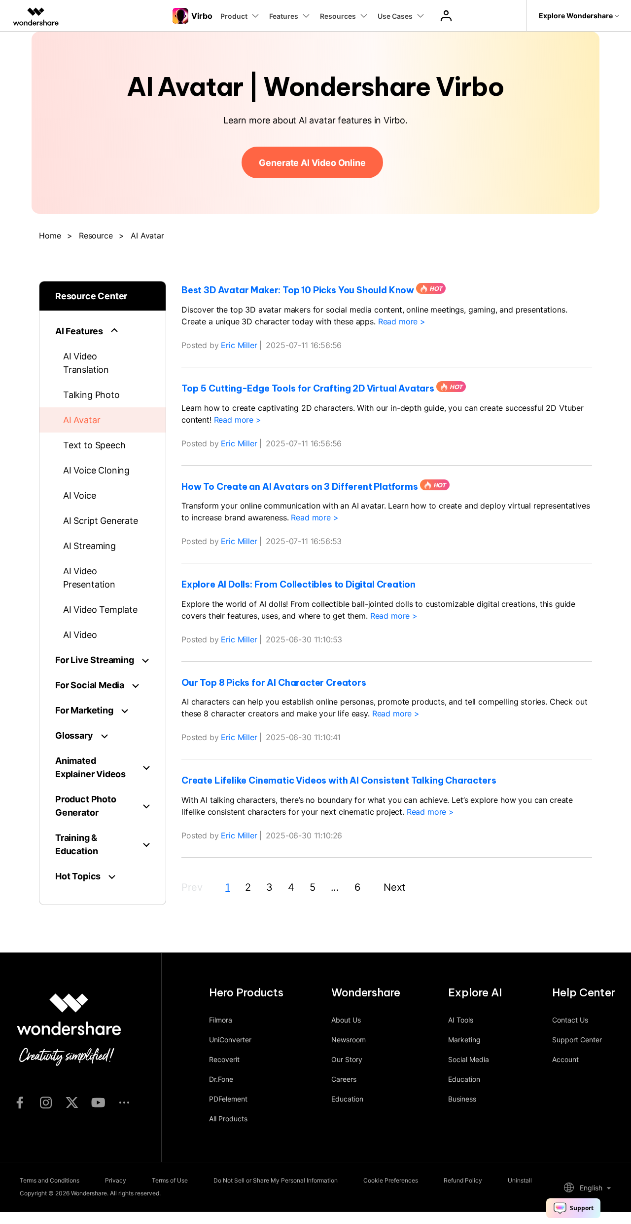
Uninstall (520, 1180)
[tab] (102, 331)
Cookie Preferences (390, 1180)
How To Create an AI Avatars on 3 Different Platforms (299, 486)
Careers (343, 1079)
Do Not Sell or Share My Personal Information (275, 1180)
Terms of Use (170, 1180)
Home (50, 235)
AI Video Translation (86, 363)
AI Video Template (100, 609)
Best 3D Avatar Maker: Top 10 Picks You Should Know (297, 290)
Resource (96, 235)
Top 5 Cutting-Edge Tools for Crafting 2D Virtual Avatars (307, 388)
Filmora (220, 1020)
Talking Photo (91, 395)
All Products (228, 1118)
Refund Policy (463, 1180)
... (335, 887)
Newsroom (348, 1039)
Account (565, 1059)
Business (462, 1099)
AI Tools (460, 1020)
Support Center (577, 1039)
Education (347, 1099)
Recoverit (224, 1059)
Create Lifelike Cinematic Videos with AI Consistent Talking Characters (338, 780)
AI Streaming (89, 546)
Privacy (115, 1180)
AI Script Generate (100, 520)
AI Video (80, 635)
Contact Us (570, 1020)
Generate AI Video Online (312, 163)
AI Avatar (81, 420)
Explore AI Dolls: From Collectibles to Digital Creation (298, 584)
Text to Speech (94, 445)
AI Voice (79, 495)
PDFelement (228, 1099)
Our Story (346, 1059)
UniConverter (230, 1039)
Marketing (464, 1039)
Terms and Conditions (49, 1180)
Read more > (401, 321)
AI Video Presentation (89, 578)
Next (394, 887)
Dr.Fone (221, 1079)
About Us (346, 1020)
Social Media (468, 1059)
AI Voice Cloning (96, 470)
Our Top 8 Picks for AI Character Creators (273, 682)
